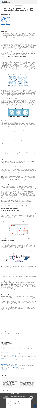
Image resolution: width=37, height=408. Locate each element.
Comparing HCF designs (4, 21)
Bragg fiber (3, 19)
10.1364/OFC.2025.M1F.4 (15, 367)
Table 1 (15, 198)
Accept (18, 405)
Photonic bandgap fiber (5, 18)
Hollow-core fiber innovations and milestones (8, 16)
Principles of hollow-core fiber (5, 17)
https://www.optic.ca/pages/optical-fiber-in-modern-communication (9, 364)
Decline (26, 405)
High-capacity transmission (5, 24)
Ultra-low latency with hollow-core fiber (7, 23)
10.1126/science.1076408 (7, 352)
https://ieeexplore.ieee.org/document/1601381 (18, 350)
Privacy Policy (19, 403)
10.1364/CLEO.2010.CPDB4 (13, 355)
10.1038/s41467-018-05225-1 (4, 360)
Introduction (3, 15)
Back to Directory (18, 5)
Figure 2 (34, 106)
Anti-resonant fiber (4, 20)
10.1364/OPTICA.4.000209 (4, 358)
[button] (13, 2)
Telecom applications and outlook (6, 22)
